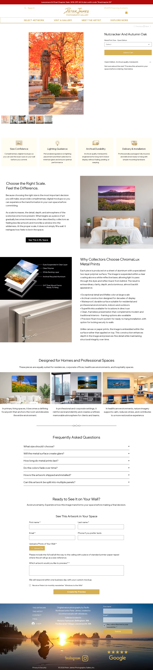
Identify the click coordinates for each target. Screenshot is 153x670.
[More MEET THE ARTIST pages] (101, 20)
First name (34, 514)
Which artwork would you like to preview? (49, 555)
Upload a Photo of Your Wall (43, 536)
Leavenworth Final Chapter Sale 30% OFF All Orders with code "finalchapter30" (76, 2)
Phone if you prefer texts (89, 525)
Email (32, 525)
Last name (83, 514)
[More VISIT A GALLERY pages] (72, 20)
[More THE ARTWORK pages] (46, 599)
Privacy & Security (39, 660)
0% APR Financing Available (116, 8)
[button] (126, 12)
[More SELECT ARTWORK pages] (44, 20)
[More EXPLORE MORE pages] (128, 20)
